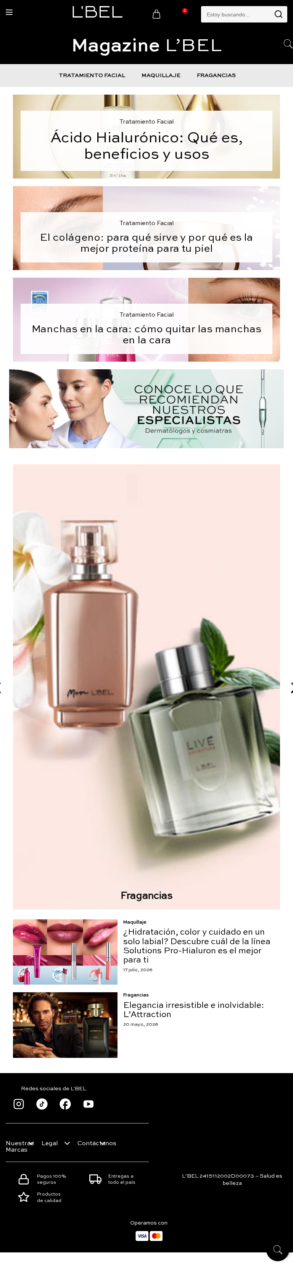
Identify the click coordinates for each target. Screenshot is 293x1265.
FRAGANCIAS (216, 75)
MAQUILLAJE (161, 75)
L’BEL (146, 46)
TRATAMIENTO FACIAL (92, 75)
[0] (156, 13)
